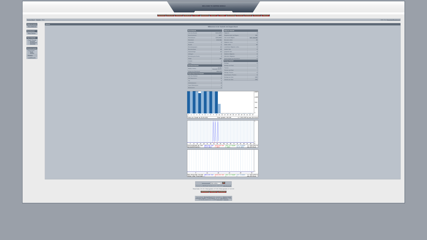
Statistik (38, 19)
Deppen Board (31, 19)
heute (31, 51)
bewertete (32, 43)
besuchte (32, 41)
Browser (30, 55)
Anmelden (390, 19)
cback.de (226, 199)
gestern (32, 53)
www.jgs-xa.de (227, 185)
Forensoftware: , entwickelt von (213, 197)
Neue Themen (32, 33)
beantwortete (33, 42)
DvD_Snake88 (253, 37)
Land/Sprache (32, 57)
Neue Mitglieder (32, 26)
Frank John (219, 199)
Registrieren (396, 19)
